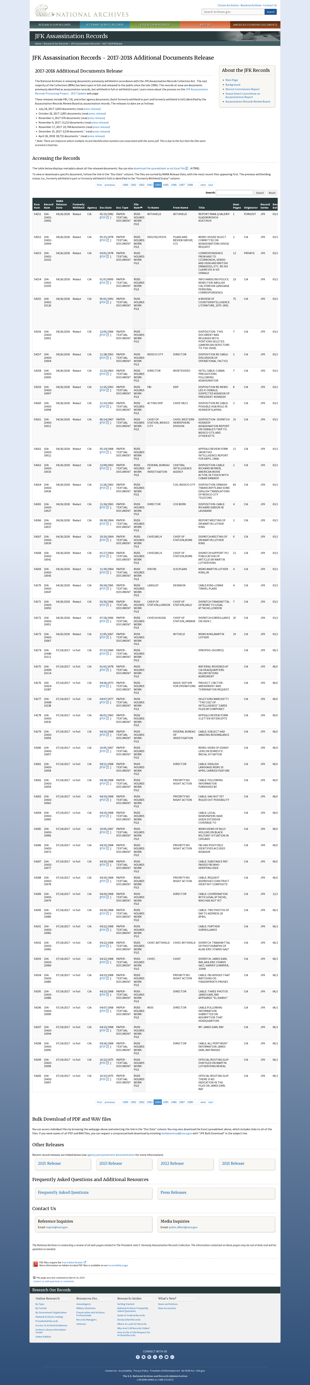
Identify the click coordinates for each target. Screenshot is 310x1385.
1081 (133, 185)
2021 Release (233, 1163)
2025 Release (49, 1163)
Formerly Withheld (78, 205)
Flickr (172, 1357)
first (99, 185)
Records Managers (86, 1319)
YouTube (161, 1357)
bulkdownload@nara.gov (176, 1133)
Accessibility (125, 1370)
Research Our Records (55, 25)
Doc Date (106, 207)
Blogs (166, 1357)
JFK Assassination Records (85, 43)
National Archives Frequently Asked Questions (132, 1310)
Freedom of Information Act (165, 1370)
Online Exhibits (43, 1336)
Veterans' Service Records (105, 25)
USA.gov (200, 1370)
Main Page (232, 80)
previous (110, 185)
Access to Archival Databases (51, 1325)
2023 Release (110, 1163)
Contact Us (270, 5)
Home (38, 43)
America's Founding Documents (255, 25)
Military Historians (86, 1308)
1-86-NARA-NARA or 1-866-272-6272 (155, 1379)
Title (201, 207)
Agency (92, 207)
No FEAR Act (188, 1370)
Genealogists (83, 1304)
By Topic (40, 1304)
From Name (180, 207)
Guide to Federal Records (131, 1315)
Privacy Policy (141, 1370)
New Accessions (167, 1308)
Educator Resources (155, 25)
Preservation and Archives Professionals (90, 1314)
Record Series (265, 205)
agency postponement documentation (111, 1155)
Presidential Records (47, 1321)
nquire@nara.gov (57, 1227)
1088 (190, 185)
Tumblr (155, 1357)
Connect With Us (155, 1351)
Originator (251, 207)
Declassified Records (128, 1319)
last (210, 185)
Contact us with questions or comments (53, 1281)
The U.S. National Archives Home (81, 10)
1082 (141, 185)
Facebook (138, 1357)
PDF (103, 217)
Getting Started (125, 1304)
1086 (174, 185)
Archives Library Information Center (51, 1331)
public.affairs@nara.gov (183, 1227)
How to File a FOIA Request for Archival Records (133, 1334)
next (203, 185)
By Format (41, 1308)
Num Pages (237, 205)
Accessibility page (118, 1265)
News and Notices (168, 1304)
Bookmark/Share (251, 5)
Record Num (48, 205)
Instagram (149, 1357)
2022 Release (172, 1163)
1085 (166, 185)
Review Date (277, 205)
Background (233, 84)
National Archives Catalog (49, 1316)
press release (91, 109)
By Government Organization (51, 1312)
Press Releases (173, 1192)
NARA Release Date (61, 204)
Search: (210, 192)
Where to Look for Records (132, 1324)
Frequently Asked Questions (63, 1192)
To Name (153, 207)
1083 (149, 185)
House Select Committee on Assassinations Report (243, 95)
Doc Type (122, 207)
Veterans (81, 1324)
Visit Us (205, 25)
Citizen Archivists (228, 5)
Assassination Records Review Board (248, 101)
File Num (137, 205)
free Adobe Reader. (73, 1262)
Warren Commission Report (243, 89)
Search (270, 11)
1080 (125, 185)
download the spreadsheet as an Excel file (159, 168)
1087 (182, 185)
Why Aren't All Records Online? (133, 1328)
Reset (272, 192)
